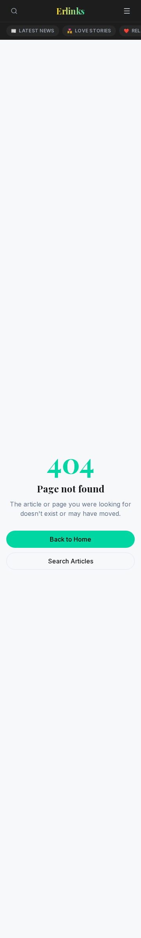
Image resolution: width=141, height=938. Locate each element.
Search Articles (70, 561)
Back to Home (70, 539)
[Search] (14, 11)
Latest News (32, 31)
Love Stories (89, 31)
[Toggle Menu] (127, 11)
